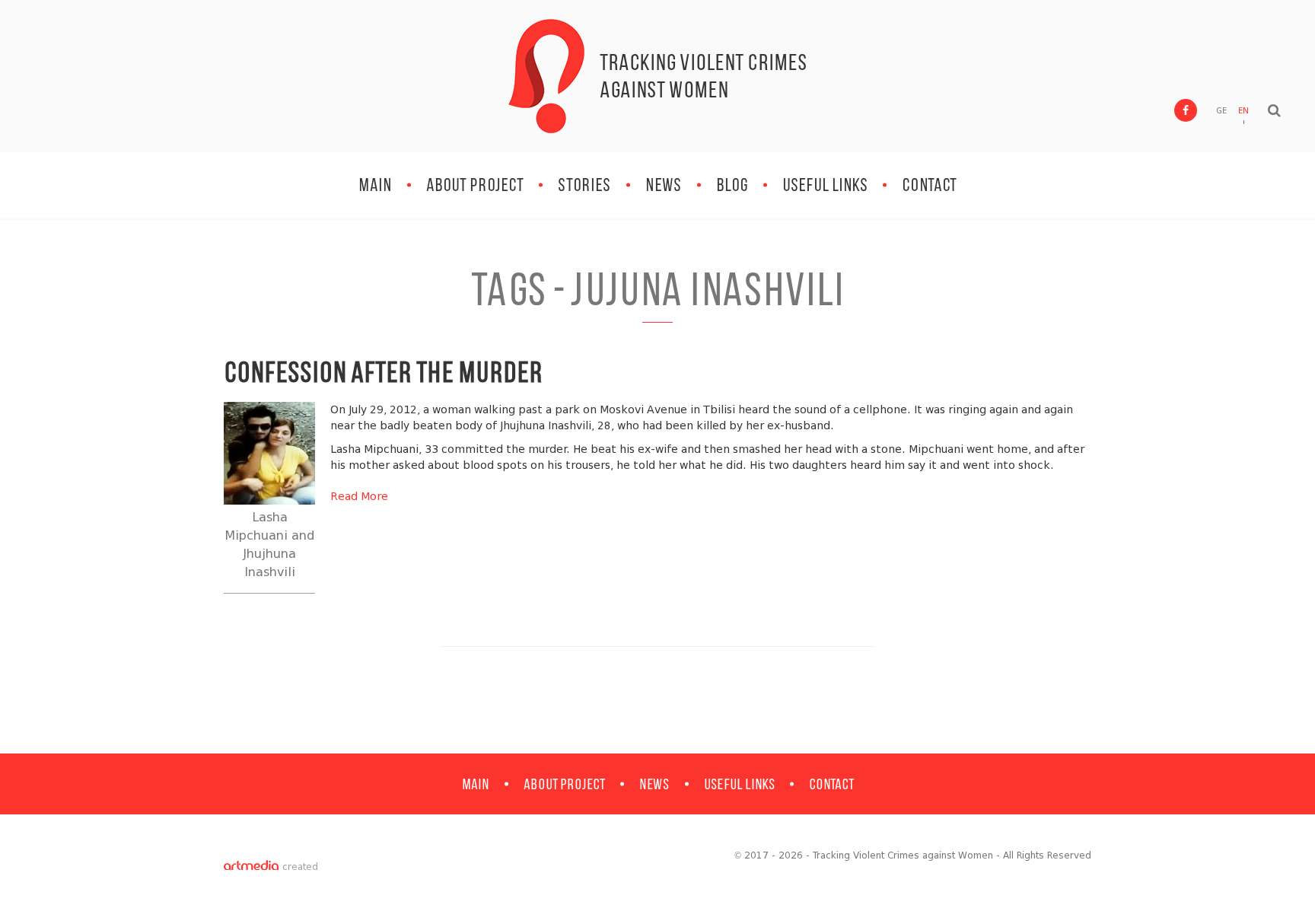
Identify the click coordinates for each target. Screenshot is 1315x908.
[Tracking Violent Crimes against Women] (546, 76)
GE (1221, 111)
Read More (359, 496)
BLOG (732, 184)
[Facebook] (1185, 110)
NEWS (663, 184)
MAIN (375, 184)
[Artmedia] (251, 867)
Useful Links (825, 184)
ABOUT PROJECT (475, 184)
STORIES (584, 184)
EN (1243, 111)
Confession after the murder (383, 371)
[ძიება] (1274, 110)
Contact (929, 184)
